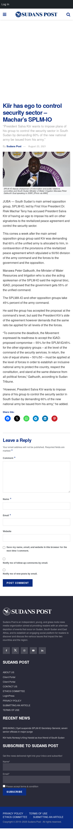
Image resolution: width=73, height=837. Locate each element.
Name (7, 499)
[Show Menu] (4, 14)
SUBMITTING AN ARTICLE (16, 705)
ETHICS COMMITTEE (14, 691)
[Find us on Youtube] (33, 650)
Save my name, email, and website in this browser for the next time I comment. (37, 548)
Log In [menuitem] (5, 4)
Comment (9, 458)
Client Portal (9, 677)
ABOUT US (8, 672)
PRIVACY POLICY (12, 700)
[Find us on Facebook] (6, 650)
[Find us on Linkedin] (42, 650)
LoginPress (8, 695)
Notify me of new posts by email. (20, 573)
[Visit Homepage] (36, 14)
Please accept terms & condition (21, 786)
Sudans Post (14, 146)
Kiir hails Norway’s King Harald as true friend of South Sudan (34, 737)
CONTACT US (10, 686)
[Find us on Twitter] (15, 650)
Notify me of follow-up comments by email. (25, 562)
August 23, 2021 (37, 146)
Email (7, 515)
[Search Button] (68, 14)
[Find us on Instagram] (24, 650)
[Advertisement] (36, 60)
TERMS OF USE (11, 709)
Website (7, 531)
